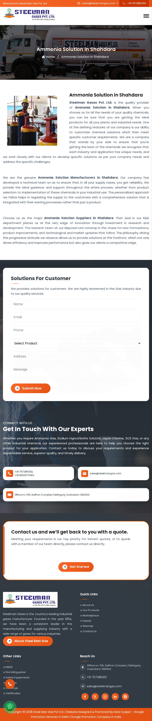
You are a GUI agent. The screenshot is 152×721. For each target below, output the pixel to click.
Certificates (13, 693)
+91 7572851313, (24, 471)
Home (50, 56)
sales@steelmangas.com (98, 3)
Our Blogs (12, 688)
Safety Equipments (17, 677)
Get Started (79, 566)
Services (11, 683)
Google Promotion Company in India (96, 717)
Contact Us (90, 631)
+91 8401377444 (24, 475)
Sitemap (88, 626)
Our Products (91, 610)
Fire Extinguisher (16, 672)
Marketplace (91, 615)
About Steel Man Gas (31, 641)
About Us (88, 605)
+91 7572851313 (136, 3)
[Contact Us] (10, 686)
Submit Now (32, 388)
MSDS (9, 667)
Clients (87, 621)
